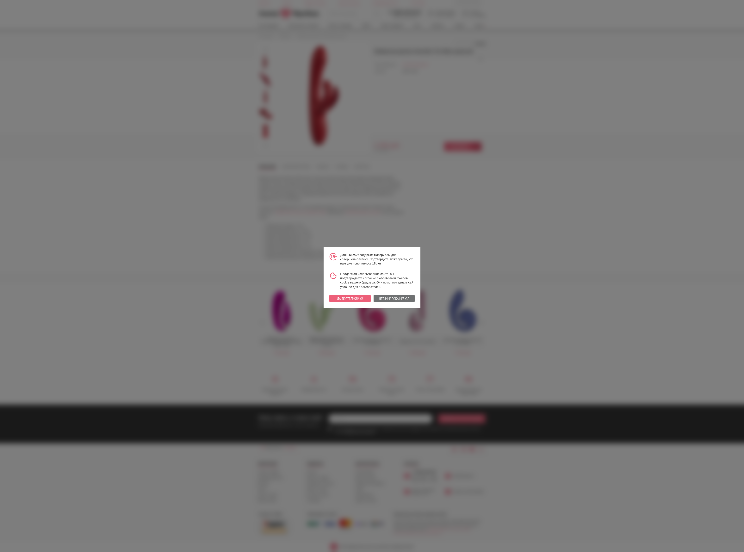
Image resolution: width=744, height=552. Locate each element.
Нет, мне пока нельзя (394, 298)
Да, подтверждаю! (350, 298)
